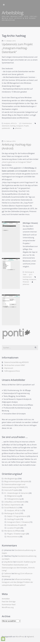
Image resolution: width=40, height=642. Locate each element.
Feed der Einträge (8, 601)
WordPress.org (8, 607)
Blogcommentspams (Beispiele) (16, 481)
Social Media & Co (11, 507)
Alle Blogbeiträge (10, 478)
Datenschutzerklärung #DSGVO (16, 362)
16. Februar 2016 (9, 141)
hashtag (12, 126)
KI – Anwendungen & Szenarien (16, 493)
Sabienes (7, 573)
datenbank (5, 126)
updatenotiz (6, 128)
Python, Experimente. (12, 505)
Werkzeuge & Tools (11, 513)
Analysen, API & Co (10, 123)
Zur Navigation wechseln (4, 5)
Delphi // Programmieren (17, 516)
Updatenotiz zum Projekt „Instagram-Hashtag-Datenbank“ (17, 48)
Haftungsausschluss (12, 371)
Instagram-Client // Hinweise (18, 522)
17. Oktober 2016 (10, 41)
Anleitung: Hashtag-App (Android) (16, 146)
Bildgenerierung (13, 496)
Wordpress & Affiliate (12, 531)
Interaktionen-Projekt (15, 525)
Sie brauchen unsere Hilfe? (14, 365)
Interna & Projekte (11, 490)
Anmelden (6, 599)
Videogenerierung (14, 499)
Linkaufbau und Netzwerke (14, 502)
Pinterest (26, 282)
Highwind (30, 636)
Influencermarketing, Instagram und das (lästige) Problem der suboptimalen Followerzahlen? (17, 582)
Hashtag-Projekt (13, 519)
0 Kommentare (27, 123)
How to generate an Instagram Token (16, 162)
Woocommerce (13, 536)
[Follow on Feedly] (3, 639)
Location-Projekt (13, 528)
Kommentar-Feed (8, 604)
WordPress (20, 636)
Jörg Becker (8, 562)
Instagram (19, 126)
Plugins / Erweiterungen (16, 534)
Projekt (26, 126)
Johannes (18, 128)
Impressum (8, 368)
